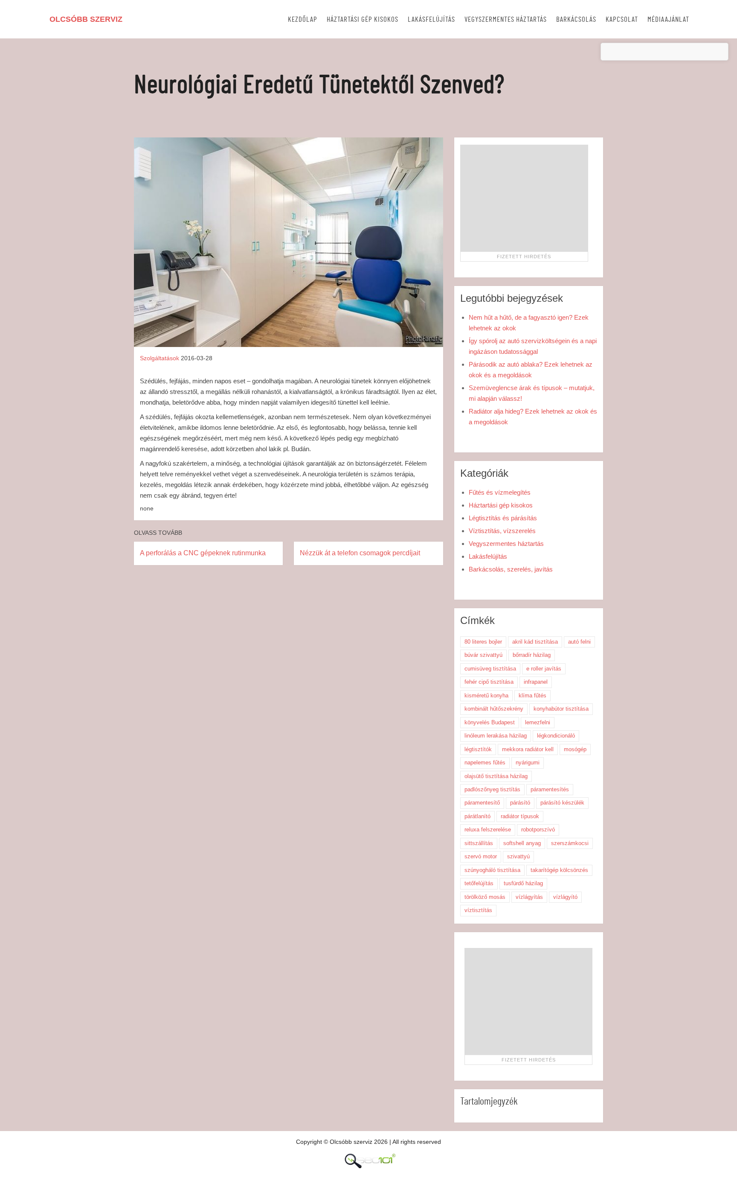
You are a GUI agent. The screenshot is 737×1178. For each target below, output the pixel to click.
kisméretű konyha (486, 695)
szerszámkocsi (570, 843)
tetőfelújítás (478, 883)
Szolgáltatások (159, 358)
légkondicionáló (556, 735)
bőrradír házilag (532, 655)
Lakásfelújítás (431, 19)
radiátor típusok (520, 816)
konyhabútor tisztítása (561, 709)
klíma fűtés (532, 695)
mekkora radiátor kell (528, 749)
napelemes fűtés (484, 762)
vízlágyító (565, 897)
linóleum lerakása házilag (495, 735)
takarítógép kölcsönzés (559, 870)
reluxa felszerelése (487, 829)
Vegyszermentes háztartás (505, 19)
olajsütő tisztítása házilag (496, 776)
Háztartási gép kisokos (362, 19)
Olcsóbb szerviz (85, 19)
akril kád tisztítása (535, 642)
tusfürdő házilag (523, 883)
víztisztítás (478, 910)
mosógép (575, 749)
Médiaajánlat (668, 19)
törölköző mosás (484, 897)
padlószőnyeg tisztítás (492, 789)
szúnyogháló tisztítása (492, 870)
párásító (520, 802)
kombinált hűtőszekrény (493, 709)
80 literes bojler (483, 642)
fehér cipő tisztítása (489, 682)
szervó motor (480, 856)
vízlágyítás (529, 897)
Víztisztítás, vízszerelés (502, 530)
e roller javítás (543, 668)
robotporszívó (538, 829)
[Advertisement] (524, 198)
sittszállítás (478, 843)
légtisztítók (478, 749)
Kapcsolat (622, 19)
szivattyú (518, 856)
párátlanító (477, 816)
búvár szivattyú (483, 655)
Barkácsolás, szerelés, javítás (511, 569)
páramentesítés (550, 789)
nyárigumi (528, 762)
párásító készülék (562, 802)
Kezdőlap (302, 19)
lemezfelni (537, 722)
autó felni (579, 642)
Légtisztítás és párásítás (503, 518)
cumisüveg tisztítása (490, 668)
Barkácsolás (576, 19)
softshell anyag (522, 843)
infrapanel (536, 682)
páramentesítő (482, 802)
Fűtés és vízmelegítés (500, 492)
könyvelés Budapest (489, 722)
